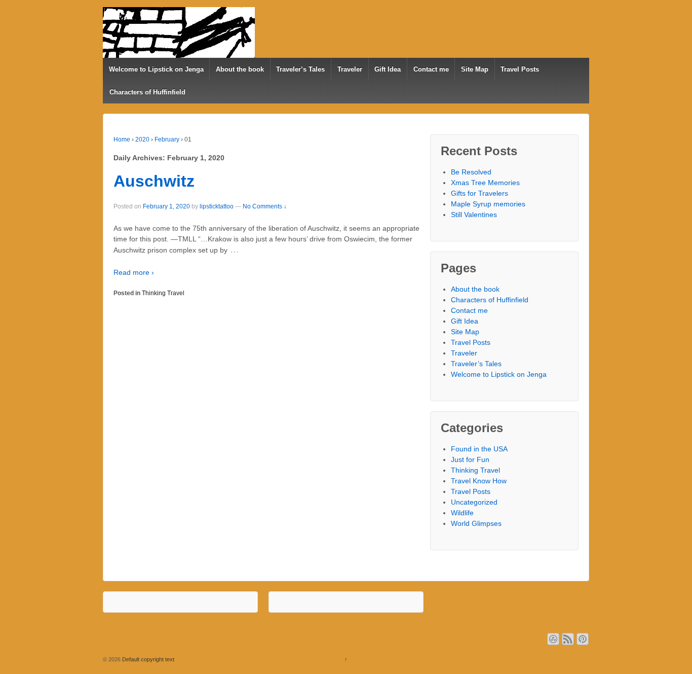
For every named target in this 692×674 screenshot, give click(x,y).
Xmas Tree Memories (485, 183)
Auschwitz (154, 181)
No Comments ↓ (265, 206)
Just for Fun (470, 459)
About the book (240, 69)
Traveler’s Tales (300, 69)
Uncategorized (474, 502)
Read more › (133, 272)
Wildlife (462, 513)
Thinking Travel (163, 293)
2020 (142, 139)
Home (121, 139)
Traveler (349, 69)
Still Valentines (474, 214)
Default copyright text (147, 659)
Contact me (431, 69)
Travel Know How (479, 481)
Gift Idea (387, 69)
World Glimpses (476, 523)
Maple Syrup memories (488, 204)
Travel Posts (520, 69)
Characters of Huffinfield (147, 92)
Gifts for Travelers (479, 193)
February (167, 139)
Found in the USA (479, 449)
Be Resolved (471, 172)
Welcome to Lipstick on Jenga (156, 69)
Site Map (474, 69)
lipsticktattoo (217, 206)
